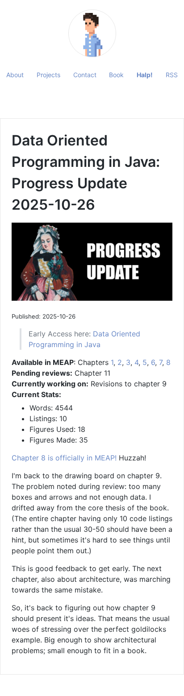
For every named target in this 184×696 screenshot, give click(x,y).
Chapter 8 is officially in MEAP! (64, 457)
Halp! (145, 75)
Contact (84, 75)
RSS (172, 75)
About (15, 75)
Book (116, 75)
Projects (48, 75)
